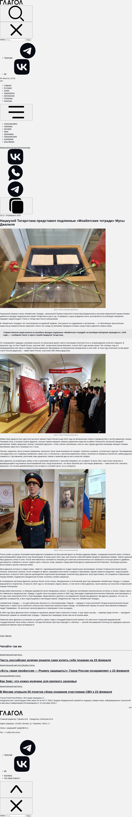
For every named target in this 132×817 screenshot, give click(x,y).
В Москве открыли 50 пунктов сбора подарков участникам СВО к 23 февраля (56, 691)
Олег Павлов (5, 636)
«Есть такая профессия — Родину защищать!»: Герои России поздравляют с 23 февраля (64, 670)
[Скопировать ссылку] (16, 206)
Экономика (9, 134)
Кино (6, 131)
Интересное (9, 96)
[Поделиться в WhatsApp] (15, 180)
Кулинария (8, 139)
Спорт (6, 91)
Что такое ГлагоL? (12, 778)
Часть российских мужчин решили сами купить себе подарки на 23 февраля (55, 660)
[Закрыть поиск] (16, 30)
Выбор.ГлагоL (29, 665)
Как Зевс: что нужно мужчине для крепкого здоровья (38, 681)
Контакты (8, 776)
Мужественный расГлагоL (11, 148)
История (7, 129)
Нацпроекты (9, 93)
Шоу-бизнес (9, 142)
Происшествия (10, 137)
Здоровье (8, 126)
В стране (8, 88)
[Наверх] (16, 789)
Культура (8, 101)
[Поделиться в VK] (15, 164)
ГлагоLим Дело (10, 124)
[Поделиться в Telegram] (15, 196)
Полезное (8, 98)
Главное (7, 85)
